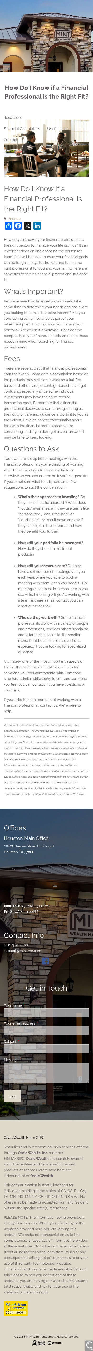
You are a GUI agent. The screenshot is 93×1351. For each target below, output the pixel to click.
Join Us (10, 151)
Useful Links (57, 129)
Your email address (37, 1023)
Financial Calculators (22, 129)
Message (28, 1060)
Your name (30, 1005)
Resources (13, 117)
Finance (14, 218)
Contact (10, 140)
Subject (27, 1041)
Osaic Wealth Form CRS (23, 1138)
